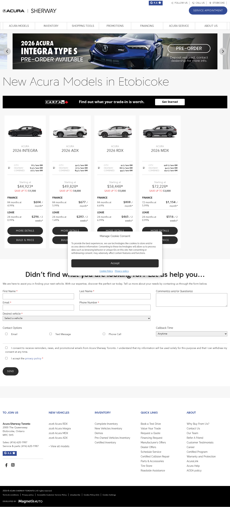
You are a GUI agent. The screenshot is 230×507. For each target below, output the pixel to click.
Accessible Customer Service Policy (52, 495)
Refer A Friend (195, 437)
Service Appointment (208, 10)
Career (191, 447)
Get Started (170, 102)
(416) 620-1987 (18, 442)
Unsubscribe (75, 495)
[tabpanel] (25, 182)
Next (222, 51)
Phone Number (89, 302)
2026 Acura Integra (60, 428)
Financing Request (151, 437)
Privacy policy (122, 271)
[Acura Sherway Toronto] (30, 10)
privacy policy (33, 358)
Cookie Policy (106, 271)
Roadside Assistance (153, 470)
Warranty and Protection (201, 456)
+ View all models (59, 446)
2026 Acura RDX (58, 423)
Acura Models (19, 25)
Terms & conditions (11, 495)
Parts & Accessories (152, 461)
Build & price (25, 240)
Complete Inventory (106, 423)
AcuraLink (192, 461)
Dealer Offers (148, 447)
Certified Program (197, 451)
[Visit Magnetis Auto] (31, 501)
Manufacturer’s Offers (153, 442)
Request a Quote (150, 433)
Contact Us (193, 428)
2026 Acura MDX (58, 433)
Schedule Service (151, 451)
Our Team (192, 433)
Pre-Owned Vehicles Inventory (112, 437)
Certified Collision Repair (155, 456)
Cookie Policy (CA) (91, 495)
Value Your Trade (151, 428)
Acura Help (193, 465)
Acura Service (179, 25)
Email (7, 302)
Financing (147, 25)
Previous (7, 51)
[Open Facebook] (6, 465)
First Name (10, 291)
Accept (115, 263)
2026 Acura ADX (58, 437)
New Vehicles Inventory (108, 428)
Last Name (86, 291)
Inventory (51, 25)
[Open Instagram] (13, 465)
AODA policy (194, 470)
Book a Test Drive (151, 423)
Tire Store (146, 465)
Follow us (180, 3)
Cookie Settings (109, 495)
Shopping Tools (83, 25)
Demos (99, 433)
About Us (211, 25)
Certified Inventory (105, 442)
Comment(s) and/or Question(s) (174, 291)
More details (25, 230)
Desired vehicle (12, 313)
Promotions (115, 25)
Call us (199, 3)
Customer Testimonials (200, 442)
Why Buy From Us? (198, 423)
